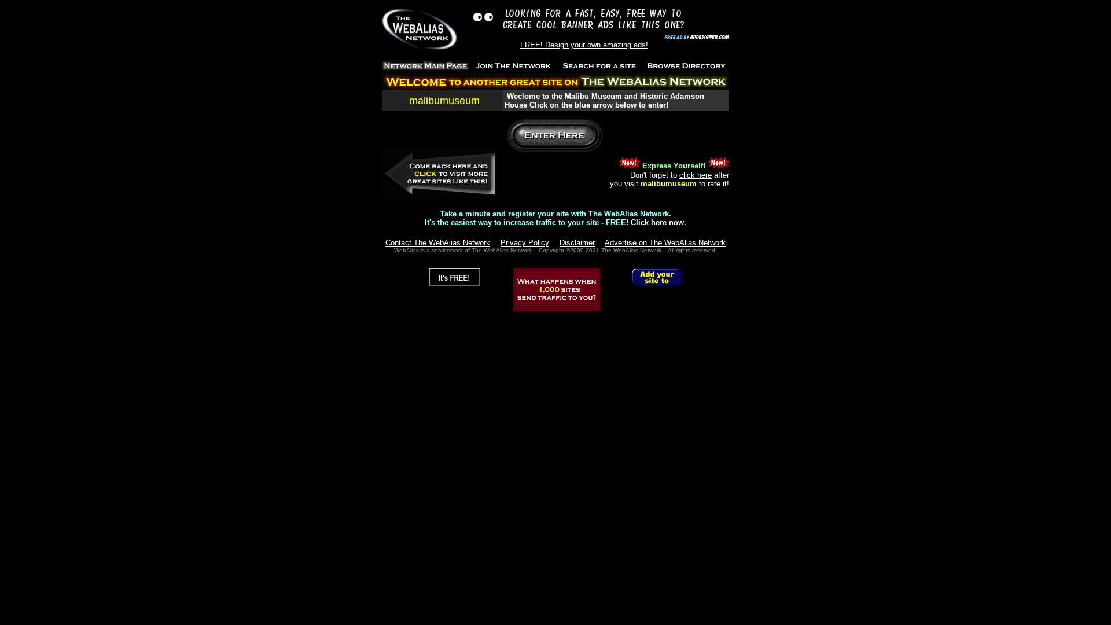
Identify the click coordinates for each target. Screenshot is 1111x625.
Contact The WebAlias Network (437, 242)
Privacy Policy (525, 242)
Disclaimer (577, 242)
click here (695, 175)
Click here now (657, 222)
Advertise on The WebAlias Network (665, 242)
